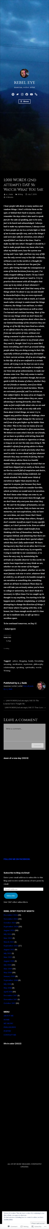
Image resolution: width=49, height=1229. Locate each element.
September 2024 (11, 926)
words (38, 667)
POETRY (7, 1031)
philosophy (38, 664)
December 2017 (10, 995)
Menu (26, 101)
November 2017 (10, 999)
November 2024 (11, 919)
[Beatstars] (36, 94)
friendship (39, 661)
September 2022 (11, 945)
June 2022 (8, 957)
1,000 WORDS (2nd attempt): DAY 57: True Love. (24, 708)
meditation (17, 664)
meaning (7, 664)
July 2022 (7, 953)
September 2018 (11, 980)
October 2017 (9, 1003)
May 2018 (8, 988)
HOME (6, 1019)
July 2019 (7, 965)
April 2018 (8, 991)
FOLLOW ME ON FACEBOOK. (17, 859)
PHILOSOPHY (10, 1027)
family (30, 661)
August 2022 (9, 949)
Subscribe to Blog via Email (17, 873)
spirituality (30, 667)
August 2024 (9, 930)
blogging (23, 661)
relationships (9, 667)
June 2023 (8, 938)
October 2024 (10, 923)
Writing (20, 194)
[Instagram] (22, 94)
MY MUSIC (8, 1023)
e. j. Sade (9, 194)
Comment (37, 745)
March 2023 (9, 942)
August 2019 (9, 961)
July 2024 (8, 934)
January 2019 (9, 976)
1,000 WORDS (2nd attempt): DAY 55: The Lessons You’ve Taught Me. (21, 702)
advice (15, 661)
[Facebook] (26, 94)
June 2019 (8, 968)
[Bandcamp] (17, 94)
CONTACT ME (10, 1035)
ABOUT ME (8, 1015)
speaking (20, 667)
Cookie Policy (8, 1219)
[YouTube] (31, 94)
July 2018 (7, 984)
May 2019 (8, 972)
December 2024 (11, 915)
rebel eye (24, 82)
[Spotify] (13, 94)
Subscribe (11, 896)
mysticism (27, 664)
